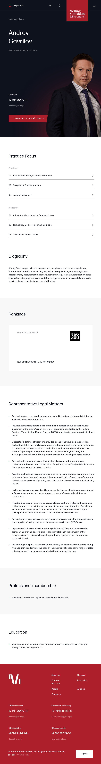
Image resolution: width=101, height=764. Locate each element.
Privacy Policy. (22, 755)
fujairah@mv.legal (58, 739)
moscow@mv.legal (16, 106)
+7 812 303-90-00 (61, 711)
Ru (50, 5)
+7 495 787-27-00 (18, 100)
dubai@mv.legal (15, 739)
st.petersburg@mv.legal (61, 717)
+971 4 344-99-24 (19, 733)
